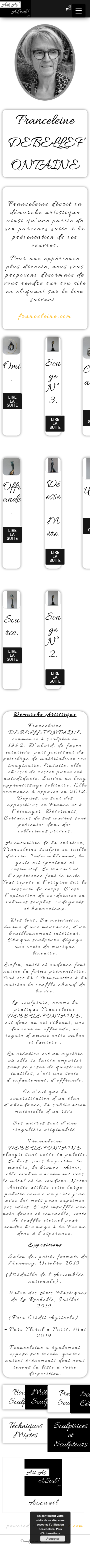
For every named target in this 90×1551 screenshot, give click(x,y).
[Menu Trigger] (79, 10)
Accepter (53, 1538)
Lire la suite (12, 401)
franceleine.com (45, 316)
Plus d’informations (51, 1531)
